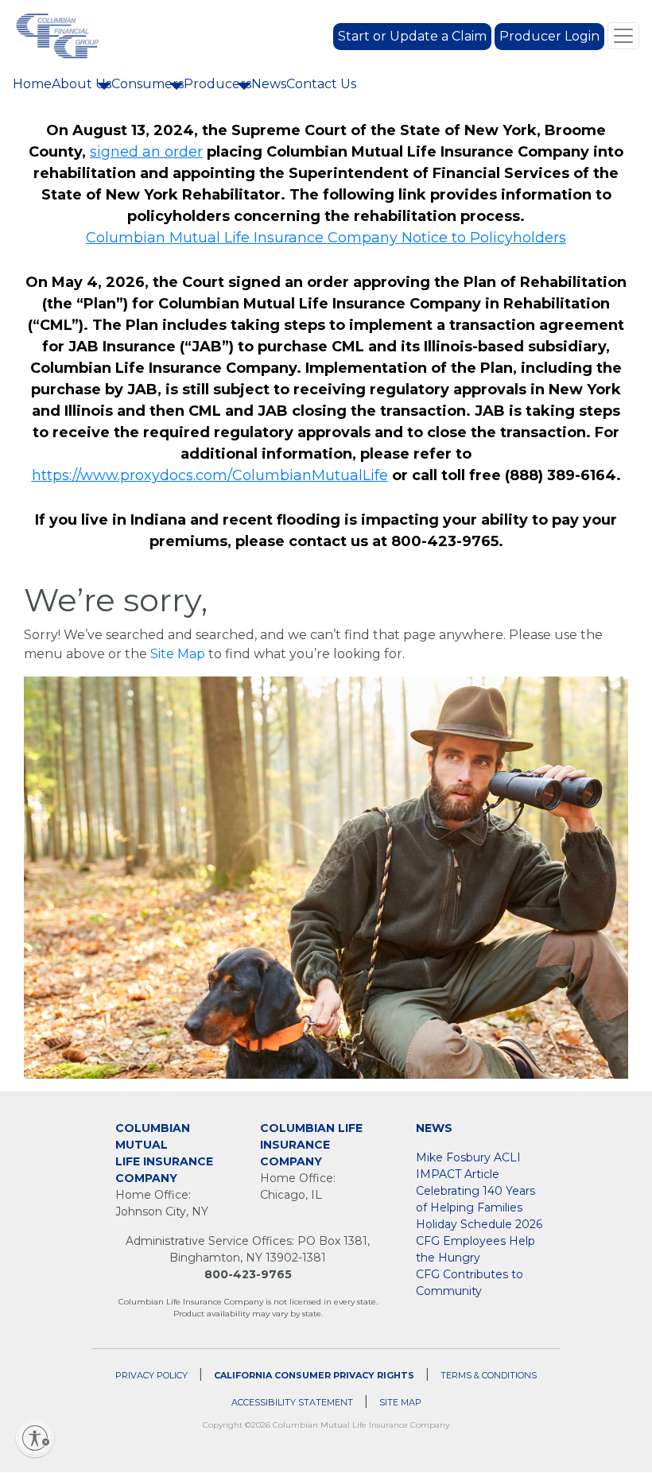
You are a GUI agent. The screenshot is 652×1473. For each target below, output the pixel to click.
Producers (217, 83)
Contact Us (321, 83)
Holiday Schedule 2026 (479, 1224)
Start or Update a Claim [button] (412, 36)
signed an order (146, 152)
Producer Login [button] (549, 36)
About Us (81, 83)
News (268, 83)
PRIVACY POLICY (151, 1375)
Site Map (177, 653)
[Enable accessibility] (35, 1438)
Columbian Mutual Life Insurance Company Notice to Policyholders (326, 237)
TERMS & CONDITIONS (488, 1375)
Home (32, 83)
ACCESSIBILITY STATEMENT (292, 1402)
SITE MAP (400, 1402)
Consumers (147, 83)
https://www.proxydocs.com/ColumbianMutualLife (210, 475)
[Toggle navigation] (623, 35)
